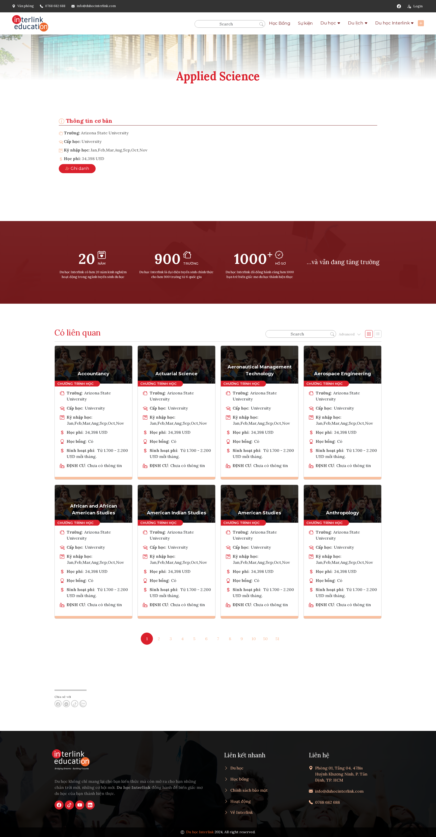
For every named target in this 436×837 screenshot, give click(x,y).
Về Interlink (241, 812)
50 (265, 638)
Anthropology (342, 513)
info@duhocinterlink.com (96, 6)
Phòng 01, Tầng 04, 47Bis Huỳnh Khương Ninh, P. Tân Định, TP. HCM (341, 774)
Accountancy (93, 374)
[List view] (378, 334)
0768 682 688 (55, 6)
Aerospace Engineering (342, 374)
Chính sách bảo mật (249, 790)
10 (254, 638)
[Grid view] (369, 334)
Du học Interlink (392, 22)
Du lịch (355, 22)
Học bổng (239, 779)
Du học (328, 22)
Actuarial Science (176, 374)
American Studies (259, 513)
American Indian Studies (176, 513)
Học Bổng (279, 23)
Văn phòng (25, 6)
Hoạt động (240, 801)
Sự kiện (305, 23)
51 (277, 638)
